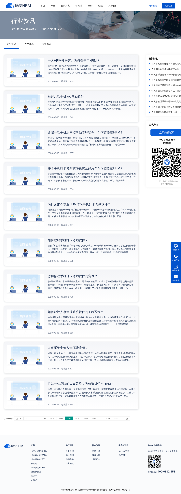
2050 (86, 418)
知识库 (34, 475)
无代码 (34, 479)
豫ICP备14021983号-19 (119, 489)
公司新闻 (46, 43)
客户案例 (70, 455)
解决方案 (65, 5)
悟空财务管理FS (38, 459)
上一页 (18, 418)
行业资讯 (11, 43)
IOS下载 (122, 455)
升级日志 (96, 459)
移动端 (79, 5)
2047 (61, 418)
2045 (44, 418)
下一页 (125, 418)
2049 (77, 418)
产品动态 (29, 43)
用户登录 (153, 5)
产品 (53, 5)
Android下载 (123, 451)
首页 (42, 5)
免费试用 (169, 5)
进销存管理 (36, 471)
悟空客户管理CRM (39, 455)
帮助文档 (96, 451)
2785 (116, 418)
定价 (90, 5)
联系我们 (70, 459)
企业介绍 (70, 451)
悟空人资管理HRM (39, 451)
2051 (94, 418)
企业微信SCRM (38, 467)
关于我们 (112, 5)
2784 (108, 418)
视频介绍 (96, 455)
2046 (52, 418)
